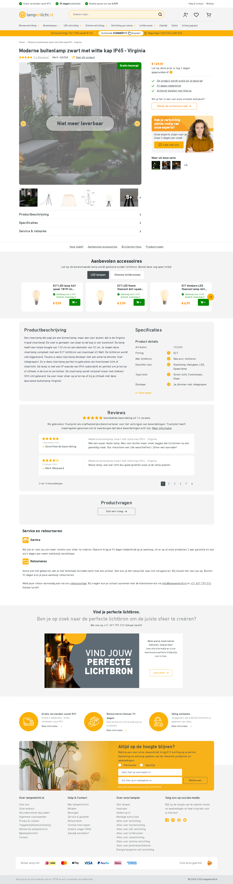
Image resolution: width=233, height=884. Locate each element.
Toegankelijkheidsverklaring (35, 825)
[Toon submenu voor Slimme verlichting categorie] (106, 25)
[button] (116, 33)
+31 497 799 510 (201, 583)
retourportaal (78, 583)
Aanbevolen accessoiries (102, 247)
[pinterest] (179, 820)
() (41, 57)
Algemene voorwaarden (32, 817)
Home (22, 42)
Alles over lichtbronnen (129, 833)
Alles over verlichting (128, 821)
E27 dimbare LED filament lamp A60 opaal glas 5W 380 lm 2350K (195, 288)
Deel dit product (85, 57)
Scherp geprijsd (190, 25)
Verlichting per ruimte (121, 25)
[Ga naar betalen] (139, 197)
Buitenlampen (50, 25)
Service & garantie (78, 817)
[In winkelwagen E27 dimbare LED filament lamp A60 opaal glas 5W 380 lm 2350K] (203, 302)
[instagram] (173, 820)
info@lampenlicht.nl (174, 583)
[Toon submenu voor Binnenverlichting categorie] (38, 25)
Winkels (210, 4)
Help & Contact (196, 4)
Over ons (24, 804)
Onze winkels (26, 808)
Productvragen (154, 247)
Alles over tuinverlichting (130, 825)
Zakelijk (163, 25)
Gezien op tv (123, 813)
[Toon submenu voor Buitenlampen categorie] (59, 25)
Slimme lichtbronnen (127, 275)
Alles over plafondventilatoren (133, 845)
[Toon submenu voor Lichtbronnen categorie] (154, 25)
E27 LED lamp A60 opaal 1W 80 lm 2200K (64, 288)
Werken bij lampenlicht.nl (33, 829)
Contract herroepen (79, 825)
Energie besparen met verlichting (135, 849)
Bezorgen (73, 813)
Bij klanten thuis (132, 247)
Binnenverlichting (28, 25)
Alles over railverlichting (130, 837)
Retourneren (75, 821)
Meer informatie (162, 428)
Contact (23, 837)
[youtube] (185, 820)
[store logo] (36, 14)
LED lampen (98, 275)
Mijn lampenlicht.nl (78, 804)
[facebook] (167, 820)
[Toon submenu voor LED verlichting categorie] (80, 25)
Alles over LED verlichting (131, 829)
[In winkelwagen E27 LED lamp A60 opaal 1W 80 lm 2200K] (74, 302)
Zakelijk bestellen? (78, 833)
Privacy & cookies (29, 821)
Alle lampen (123, 804)
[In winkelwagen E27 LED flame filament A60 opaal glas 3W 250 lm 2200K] (139, 302)
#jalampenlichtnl (28, 833)
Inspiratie (121, 808)
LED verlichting (71, 25)
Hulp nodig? (76, 247)
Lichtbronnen (145, 25)
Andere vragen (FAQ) (79, 829)
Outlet (175, 25)
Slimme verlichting (94, 25)
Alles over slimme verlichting (133, 841)
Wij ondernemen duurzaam (34, 813)
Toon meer (145, 393)
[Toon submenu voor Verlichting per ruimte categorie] (134, 25)
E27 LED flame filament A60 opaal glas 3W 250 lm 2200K (129, 288)
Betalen (72, 808)
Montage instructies (127, 817)
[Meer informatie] (145, 33)
